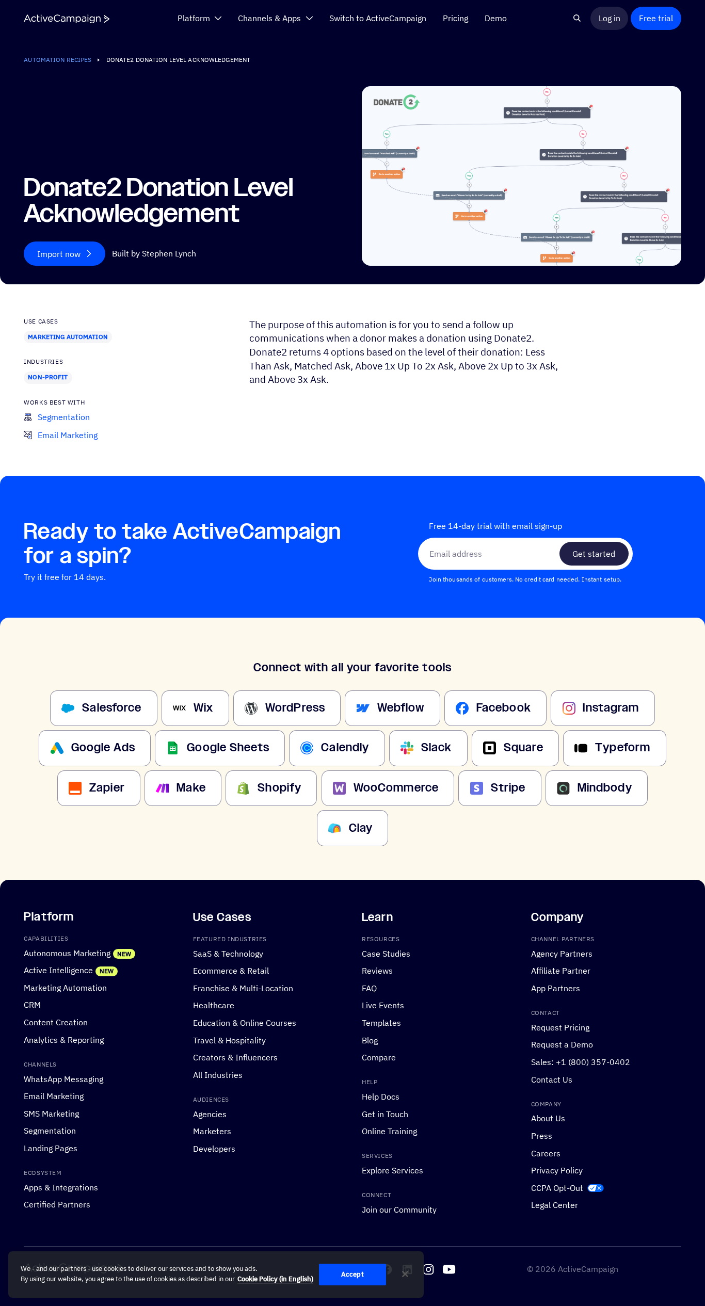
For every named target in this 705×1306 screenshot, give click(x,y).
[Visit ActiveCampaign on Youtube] (449, 1269)
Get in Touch (385, 1113)
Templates (381, 1022)
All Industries (218, 1074)
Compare (379, 1057)
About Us (548, 1117)
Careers (545, 1152)
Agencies (210, 1113)
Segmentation (50, 1130)
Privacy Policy (557, 1170)
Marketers (212, 1130)
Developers (214, 1147)
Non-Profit (48, 377)
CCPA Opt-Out (557, 1187)
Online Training (389, 1130)
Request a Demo (562, 1044)
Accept (352, 1274)
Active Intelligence (58, 969)
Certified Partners (57, 1204)
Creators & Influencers (235, 1057)
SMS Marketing (51, 1112)
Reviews (377, 970)
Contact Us (551, 1078)
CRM (32, 1004)
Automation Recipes (57, 59)
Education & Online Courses (244, 1022)
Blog (370, 1039)
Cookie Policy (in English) (275, 1279)
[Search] (577, 18)
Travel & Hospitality (229, 1039)
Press (541, 1135)
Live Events (383, 1004)
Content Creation (56, 1022)
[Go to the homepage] (66, 18)
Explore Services (392, 1170)
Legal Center (554, 1204)
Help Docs (380, 1096)
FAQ (369, 987)
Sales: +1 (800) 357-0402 (580, 1061)
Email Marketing (54, 1095)
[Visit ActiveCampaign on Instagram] (428, 1269)
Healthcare (213, 1004)
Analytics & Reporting (64, 1039)
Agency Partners (561, 952)
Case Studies (386, 952)
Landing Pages (50, 1147)
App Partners (555, 987)
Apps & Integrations (61, 1186)
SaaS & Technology (228, 952)
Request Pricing (560, 1026)
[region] (216, 1274)
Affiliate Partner (560, 970)
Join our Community (399, 1209)
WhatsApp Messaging (63, 1078)
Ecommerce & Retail (231, 970)
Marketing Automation (67, 337)
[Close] (405, 1274)
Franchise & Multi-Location (243, 987)
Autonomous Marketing (67, 952)
